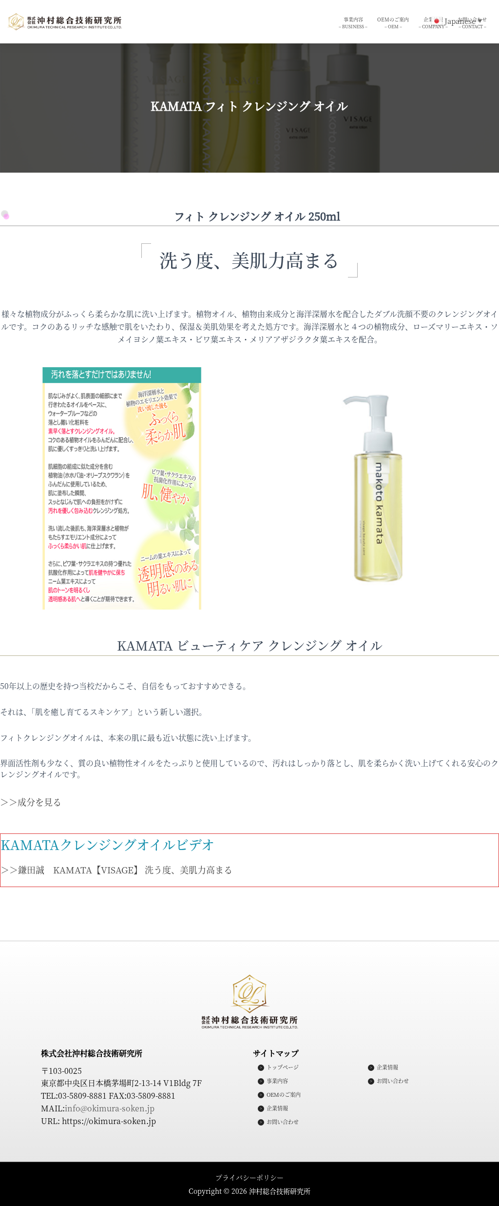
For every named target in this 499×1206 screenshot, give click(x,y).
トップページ (283, 1067)
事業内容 (353, 23)
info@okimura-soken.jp (109, 1108)
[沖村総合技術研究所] (64, 22)
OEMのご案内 (393, 23)
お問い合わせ (283, 1122)
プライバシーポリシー (249, 1177)
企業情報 (277, 1108)
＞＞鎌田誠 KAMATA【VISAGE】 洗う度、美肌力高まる (116, 869)
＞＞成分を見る (30, 801)
